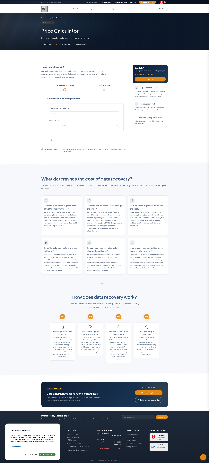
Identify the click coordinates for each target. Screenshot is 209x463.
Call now (150, 79)
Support (128, 9)
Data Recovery (78, 9)
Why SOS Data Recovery (134, 443)
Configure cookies (30, 454)
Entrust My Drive (148, 2)
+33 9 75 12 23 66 (92, 2)
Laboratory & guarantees (112, 9)
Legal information (132, 435)
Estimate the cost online (150, 400)
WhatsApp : (78, 447)
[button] (117, 114)
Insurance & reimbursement (131, 439)
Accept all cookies (47, 454)
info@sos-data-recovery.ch (126, 2)
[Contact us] (203, 457)
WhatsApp (107, 2)
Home (43, 18)
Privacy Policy (16, 446)
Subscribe (161, 417)
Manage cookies (131, 447)
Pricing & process (93, 9)
